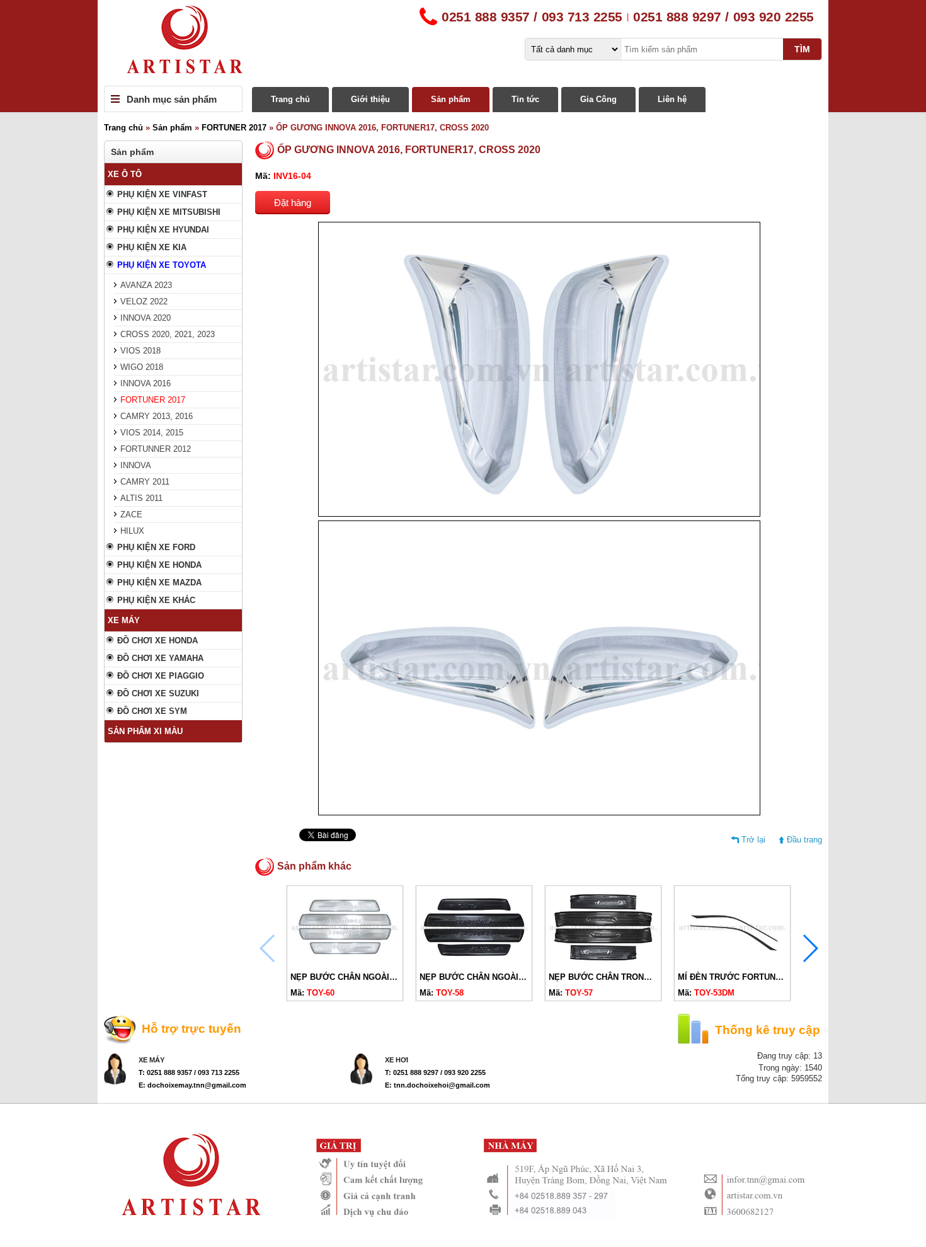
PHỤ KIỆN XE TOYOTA (161, 265)
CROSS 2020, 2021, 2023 (167, 334)
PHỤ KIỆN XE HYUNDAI (163, 229)
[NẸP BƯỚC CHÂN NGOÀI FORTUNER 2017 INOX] (344, 962)
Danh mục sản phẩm (172, 99)
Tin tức (525, 99)
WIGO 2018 (141, 367)
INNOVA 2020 (145, 318)
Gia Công (598, 99)
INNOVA (135, 465)
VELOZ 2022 (144, 301)
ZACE (131, 514)
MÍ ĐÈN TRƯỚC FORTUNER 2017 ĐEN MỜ (760, 977)
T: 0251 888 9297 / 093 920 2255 (435, 1072)
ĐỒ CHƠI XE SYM (152, 711)
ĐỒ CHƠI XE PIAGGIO (160, 676)
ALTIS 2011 (141, 498)
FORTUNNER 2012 (155, 449)
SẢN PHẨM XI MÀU (145, 731)
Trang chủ (290, 99)
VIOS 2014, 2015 (151, 432)
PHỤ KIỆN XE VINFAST (162, 194)
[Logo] (463, 43)
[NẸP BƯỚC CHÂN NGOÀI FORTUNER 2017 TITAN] (474, 962)
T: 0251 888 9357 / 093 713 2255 (189, 1072)
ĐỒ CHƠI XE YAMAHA (160, 658)
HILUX (132, 531)
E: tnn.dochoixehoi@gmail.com (437, 1085)
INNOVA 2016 (145, 383)
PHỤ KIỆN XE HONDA (159, 565)
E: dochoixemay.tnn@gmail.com (192, 1085)
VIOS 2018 (140, 350)
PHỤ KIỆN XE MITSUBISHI (168, 212)
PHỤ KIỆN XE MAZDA (159, 582)
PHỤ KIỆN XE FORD (156, 547)
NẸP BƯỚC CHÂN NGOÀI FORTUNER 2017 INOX (384, 977)
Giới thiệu (370, 99)
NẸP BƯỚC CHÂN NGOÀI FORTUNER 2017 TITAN (516, 977)
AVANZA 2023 (146, 285)
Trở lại (753, 839)
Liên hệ (672, 99)
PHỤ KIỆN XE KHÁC (156, 600)
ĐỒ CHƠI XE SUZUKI (158, 693)
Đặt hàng (292, 202)
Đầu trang (804, 839)
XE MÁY (124, 620)
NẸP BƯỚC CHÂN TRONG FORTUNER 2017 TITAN (646, 977)
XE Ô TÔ (125, 174)
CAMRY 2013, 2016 (156, 416)
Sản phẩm (451, 99)
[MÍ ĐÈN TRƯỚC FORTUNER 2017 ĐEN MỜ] (732, 962)
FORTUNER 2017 (234, 127)
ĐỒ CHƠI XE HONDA (157, 640)
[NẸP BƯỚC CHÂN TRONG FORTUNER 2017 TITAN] (603, 962)
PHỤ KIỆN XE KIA (151, 247)
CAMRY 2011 (144, 481)
